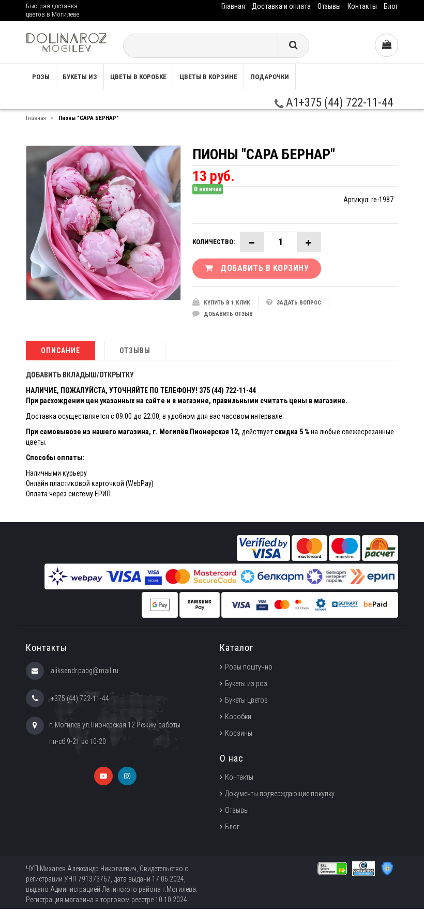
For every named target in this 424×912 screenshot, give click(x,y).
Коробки (238, 716)
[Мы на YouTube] (103, 776)
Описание (60, 350)
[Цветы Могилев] (66, 42)
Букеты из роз (246, 683)
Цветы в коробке (138, 77)
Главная (233, 6)
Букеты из (80, 77)
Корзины (238, 733)
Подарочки (269, 77)
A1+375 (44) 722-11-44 (338, 103)
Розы (41, 77)
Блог (391, 6)
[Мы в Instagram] (127, 776)
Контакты (362, 6)
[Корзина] (386, 45)
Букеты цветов (246, 700)
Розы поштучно (248, 667)
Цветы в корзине (208, 77)
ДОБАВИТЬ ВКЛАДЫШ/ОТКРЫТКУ (80, 375)
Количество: (213, 242)
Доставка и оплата (281, 6)
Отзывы (329, 6)
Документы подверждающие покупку (280, 793)
